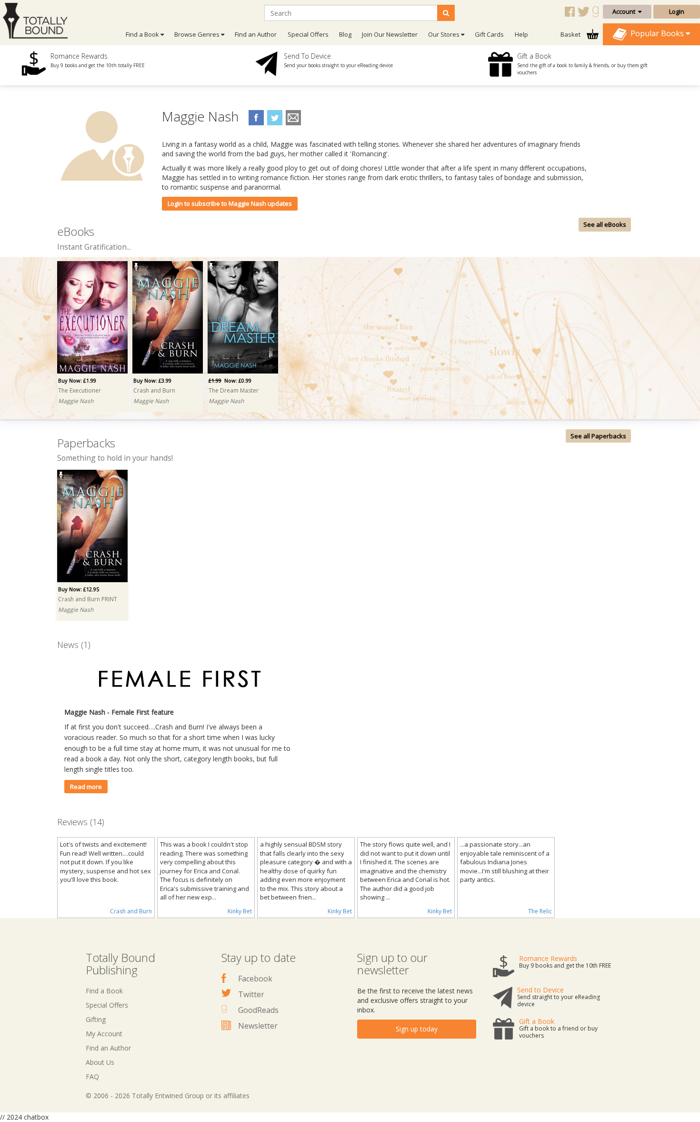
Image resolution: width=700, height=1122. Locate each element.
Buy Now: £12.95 (78, 589)
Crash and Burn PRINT (87, 599)
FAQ (92, 1076)
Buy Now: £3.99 (152, 380)
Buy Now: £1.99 (77, 380)
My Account (104, 1033)
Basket (571, 34)
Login (676, 11)
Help (521, 34)
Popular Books (656, 33)
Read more (86, 786)
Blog (345, 34)
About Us (100, 1062)
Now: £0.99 (230, 380)
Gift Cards (489, 34)
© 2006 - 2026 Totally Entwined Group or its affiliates (168, 1095)
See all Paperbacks (598, 436)
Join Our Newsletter (390, 34)
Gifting (96, 1019)
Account (625, 11)
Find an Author (256, 34)
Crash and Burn (154, 390)
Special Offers (308, 34)
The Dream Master (234, 390)
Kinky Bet (240, 911)
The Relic (540, 911)
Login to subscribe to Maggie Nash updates (230, 203)
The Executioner (79, 390)
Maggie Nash (75, 401)
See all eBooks (604, 224)
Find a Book (104, 990)
